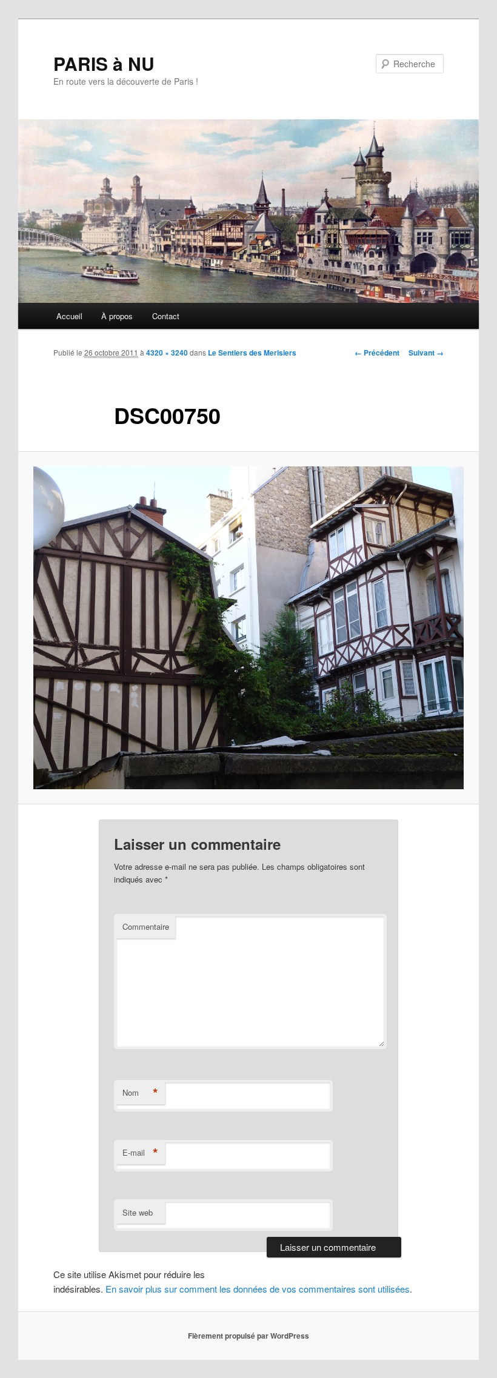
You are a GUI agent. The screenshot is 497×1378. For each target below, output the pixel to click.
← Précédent (377, 352)
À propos (117, 316)
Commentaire (145, 926)
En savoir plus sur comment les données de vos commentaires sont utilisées (257, 1288)
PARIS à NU (104, 63)
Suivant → (426, 352)
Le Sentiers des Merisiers (252, 352)
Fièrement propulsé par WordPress (248, 1335)
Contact (165, 316)
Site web (137, 1212)
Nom (140, 1092)
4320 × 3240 (167, 352)
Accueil (69, 316)
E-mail (140, 1152)
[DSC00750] (248, 627)
